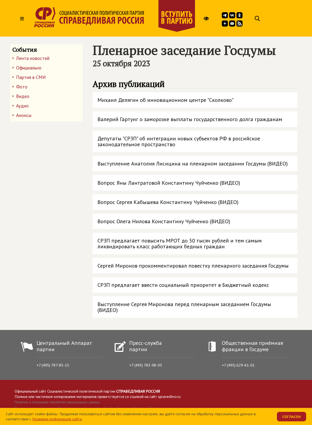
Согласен (291, 416)
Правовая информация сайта (57, 419)
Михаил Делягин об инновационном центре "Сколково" (166, 100)
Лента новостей (32, 58)
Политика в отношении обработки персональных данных (57, 402)
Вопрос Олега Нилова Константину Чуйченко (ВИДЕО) (164, 221)
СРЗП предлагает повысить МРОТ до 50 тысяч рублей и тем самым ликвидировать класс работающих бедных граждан (180, 243)
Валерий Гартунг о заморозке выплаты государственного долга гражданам (190, 119)
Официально (28, 68)
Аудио (22, 106)
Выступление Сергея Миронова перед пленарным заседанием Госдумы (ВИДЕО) (184, 307)
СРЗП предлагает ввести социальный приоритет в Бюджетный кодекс (183, 284)
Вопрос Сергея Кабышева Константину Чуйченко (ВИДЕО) (168, 202)
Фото (22, 87)
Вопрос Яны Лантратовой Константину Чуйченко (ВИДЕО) (169, 182)
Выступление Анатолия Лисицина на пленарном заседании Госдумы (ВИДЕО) (193, 163)
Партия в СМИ (31, 77)
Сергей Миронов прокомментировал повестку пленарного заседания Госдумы (193, 265)
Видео (22, 96)
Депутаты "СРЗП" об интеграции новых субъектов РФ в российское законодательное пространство (179, 141)
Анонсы (23, 115)
